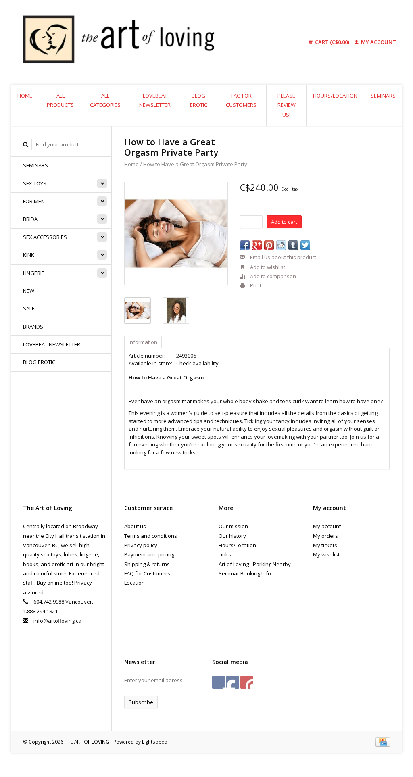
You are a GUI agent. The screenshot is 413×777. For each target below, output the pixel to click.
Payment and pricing (149, 554)
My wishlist (326, 554)
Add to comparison (272, 276)
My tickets (325, 545)
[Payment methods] (382, 741)
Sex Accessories (45, 237)
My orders (325, 536)
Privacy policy (140, 545)
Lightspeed (154, 741)
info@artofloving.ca (57, 620)
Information (143, 342)
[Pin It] (269, 245)
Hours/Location (335, 95)
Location (134, 582)
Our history (232, 536)
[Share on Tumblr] (293, 245)
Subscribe (141, 702)
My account (378, 42)
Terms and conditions (150, 536)
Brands (33, 326)
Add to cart (284, 221)
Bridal (31, 219)
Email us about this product (282, 257)
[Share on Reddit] (281, 245)
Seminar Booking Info (245, 573)
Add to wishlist (267, 267)
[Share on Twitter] (305, 245)
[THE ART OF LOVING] (151, 42)
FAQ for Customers (241, 100)
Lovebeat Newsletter (155, 100)
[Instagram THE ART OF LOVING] (246, 682)
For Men (34, 201)
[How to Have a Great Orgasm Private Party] (176, 233)
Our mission (233, 526)
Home (24, 95)
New (28, 290)
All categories (105, 100)
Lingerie (33, 273)
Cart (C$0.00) (332, 42)
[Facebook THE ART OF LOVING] (218, 682)
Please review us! (286, 105)
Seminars (383, 95)
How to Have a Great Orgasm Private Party (195, 164)
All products (60, 100)
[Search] (26, 144)
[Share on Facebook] (245, 245)
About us (135, 526)
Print (255, 285)
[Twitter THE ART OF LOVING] (232, 682)
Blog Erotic (198, 100)
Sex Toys (34, 183)
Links (225, 554)
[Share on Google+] (257, 245)
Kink (28, 254)
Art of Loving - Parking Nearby (255, 564)
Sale (29, 308)
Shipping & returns (147, 564)
